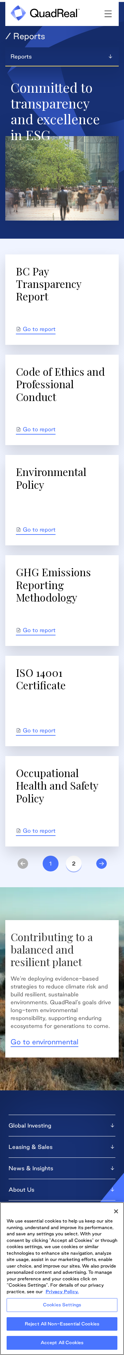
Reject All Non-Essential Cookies (62, 1323)
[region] (62, 1278)
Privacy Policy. (62, 1291)
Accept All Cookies (62, 1342)
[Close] (116, 1211)
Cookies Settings (62, 1304)
